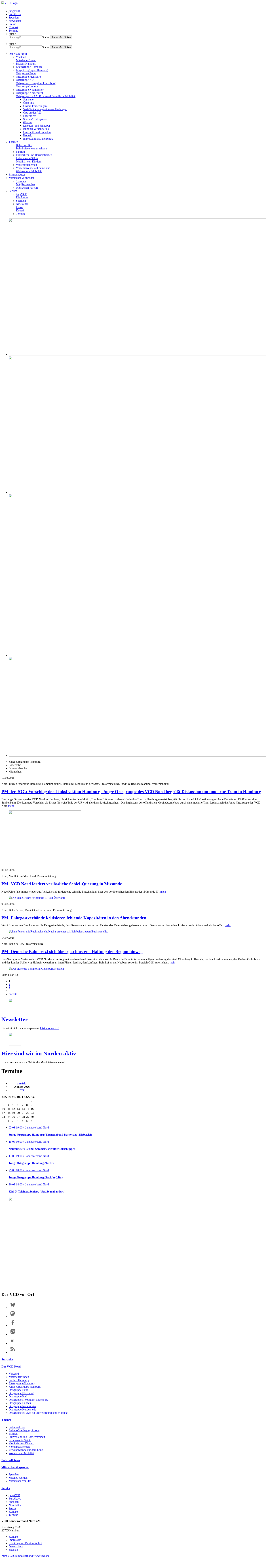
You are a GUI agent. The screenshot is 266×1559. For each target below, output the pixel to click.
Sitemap (13, 1549)
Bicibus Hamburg (26, 63)
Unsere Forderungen (35, 106)
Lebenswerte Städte (27, 158)
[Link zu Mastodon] (13, 1316)
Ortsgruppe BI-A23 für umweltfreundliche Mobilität (45, 96)
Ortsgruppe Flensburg (28, 76)
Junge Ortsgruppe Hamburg (32, 70)
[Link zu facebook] (13, 1325)
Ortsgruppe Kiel (25, 79)
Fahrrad (20, 151)
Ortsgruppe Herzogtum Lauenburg (36, 83)
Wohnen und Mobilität (29, 171)
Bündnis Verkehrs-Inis (36, 128)
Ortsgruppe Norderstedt (29, 92)
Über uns (28, 102)
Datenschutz (16, 1546)
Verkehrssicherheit (26, 164)
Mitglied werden (25, 184)
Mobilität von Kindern (28, 161)
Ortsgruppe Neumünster (29, 89)
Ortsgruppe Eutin (26, 73)
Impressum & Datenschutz (38, 138)
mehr (11, 805)
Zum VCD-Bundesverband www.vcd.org (25, 1555)
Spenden (14, 17)
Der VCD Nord (18, 53)
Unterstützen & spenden (37, 132)
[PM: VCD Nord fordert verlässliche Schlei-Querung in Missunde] (133, 897)
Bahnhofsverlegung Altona (31, 148)
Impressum (15, 1539)
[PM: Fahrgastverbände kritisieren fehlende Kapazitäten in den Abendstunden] (133, 931)
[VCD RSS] (13, 1352)
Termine (13, 30)
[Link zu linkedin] (13, 1343)
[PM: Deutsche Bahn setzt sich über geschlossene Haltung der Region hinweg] (133, 968)
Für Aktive (15, 14)
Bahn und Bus (24, 145)
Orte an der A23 (32, 112)
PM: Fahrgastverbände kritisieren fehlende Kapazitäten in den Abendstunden (73, 917)
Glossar (27, 122)
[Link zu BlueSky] (13, 1307)
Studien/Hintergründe (35, 119)
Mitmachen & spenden (22, 177)
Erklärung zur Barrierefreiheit (25, 1543)
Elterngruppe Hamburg (29, 66)
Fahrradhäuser (17, 174)
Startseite (28, 99)
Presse (12, 24)
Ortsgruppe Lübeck (27, 86)
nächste (13, 994)
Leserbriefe (29, 115)
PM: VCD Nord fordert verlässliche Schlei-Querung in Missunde (61, 884)
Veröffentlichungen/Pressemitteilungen (45, 109)
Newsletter (15, 20)
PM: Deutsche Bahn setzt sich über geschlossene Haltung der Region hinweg (72, 951)
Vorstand (21, 57)
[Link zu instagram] (13, 1334)
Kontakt (13, 27)
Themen (13, 141)
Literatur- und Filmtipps (36, 125)
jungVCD (14, 11)
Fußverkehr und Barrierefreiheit (34, 154)
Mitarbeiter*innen (26, 60)
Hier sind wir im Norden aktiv (38, 1053)
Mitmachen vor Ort (27, 187)
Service (13, 190)
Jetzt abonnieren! (49, 1028)
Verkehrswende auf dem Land (33, 168)
